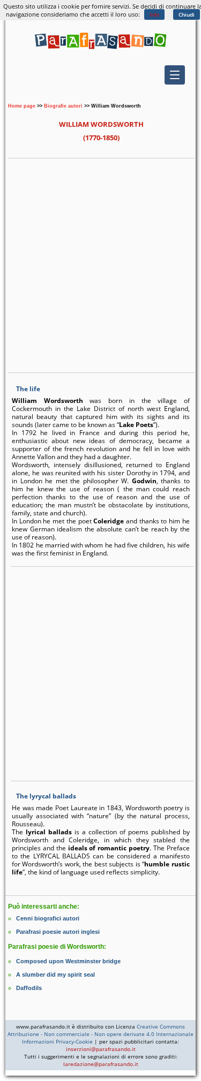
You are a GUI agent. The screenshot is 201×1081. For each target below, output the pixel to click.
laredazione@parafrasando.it (100, 1064)
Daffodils (29, 988)
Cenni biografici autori (47, 918)
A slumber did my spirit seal (55, 974)
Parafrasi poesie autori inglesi (58, 931)
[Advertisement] (100, 264)
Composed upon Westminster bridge (68, 961)
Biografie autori (63, 106)
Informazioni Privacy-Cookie (57, 1041)
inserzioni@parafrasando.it (101, 1049)
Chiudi (186, 14)
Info (154, 14)
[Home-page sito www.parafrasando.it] (100, 51)
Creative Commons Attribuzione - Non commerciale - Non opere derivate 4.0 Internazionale (100, 1030)
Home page (21, 106)
